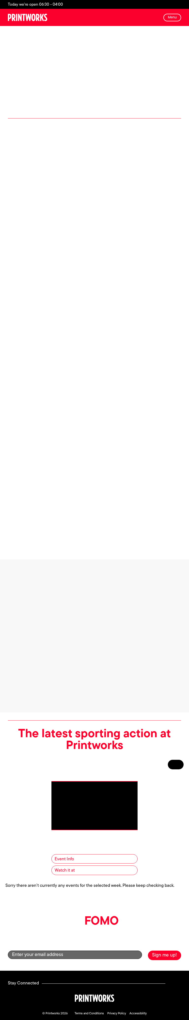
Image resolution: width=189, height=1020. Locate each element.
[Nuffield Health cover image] (139, 322)
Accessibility (138, 1013)
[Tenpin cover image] (49, 430)
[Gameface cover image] (49, 322)
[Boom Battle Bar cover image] (49, 219)
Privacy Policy (116, 1013)
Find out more (49, 276)
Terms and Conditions (89, 1013)
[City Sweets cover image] (139, 219)
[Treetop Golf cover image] (139, 430)
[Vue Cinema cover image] (94, 532)
